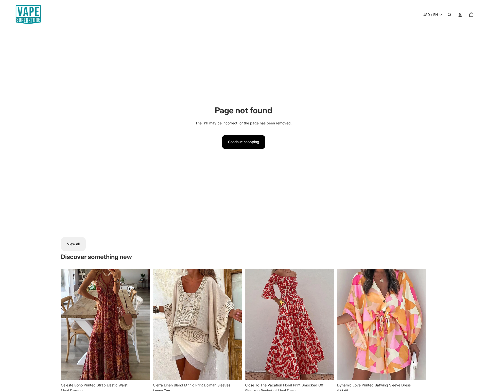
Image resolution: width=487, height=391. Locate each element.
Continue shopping (243, 142)
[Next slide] (142, 324)
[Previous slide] (68, 324)
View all (73, 244)
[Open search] (449, 14)
